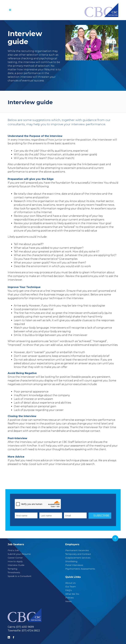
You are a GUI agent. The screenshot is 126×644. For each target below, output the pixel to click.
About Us (70, 582)
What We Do (72, 594)
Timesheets (14, 572)
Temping (12, 568)
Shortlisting (71, 561)
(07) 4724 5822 (31, 630)
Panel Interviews (74, 565)
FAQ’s (68, 590)
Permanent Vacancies (77, 550)
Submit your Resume (19, 554)
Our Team (70, 586)
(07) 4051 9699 (25, 626)
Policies (69, 597)
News (68, 601)
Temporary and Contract (78, 554)
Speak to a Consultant (19, 576)
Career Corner (15, 557)
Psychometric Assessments (80, 568)
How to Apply (15, 561)
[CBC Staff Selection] (24, 615)
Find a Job (13, 550)
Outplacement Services (77, 557)
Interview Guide (16, 565)
